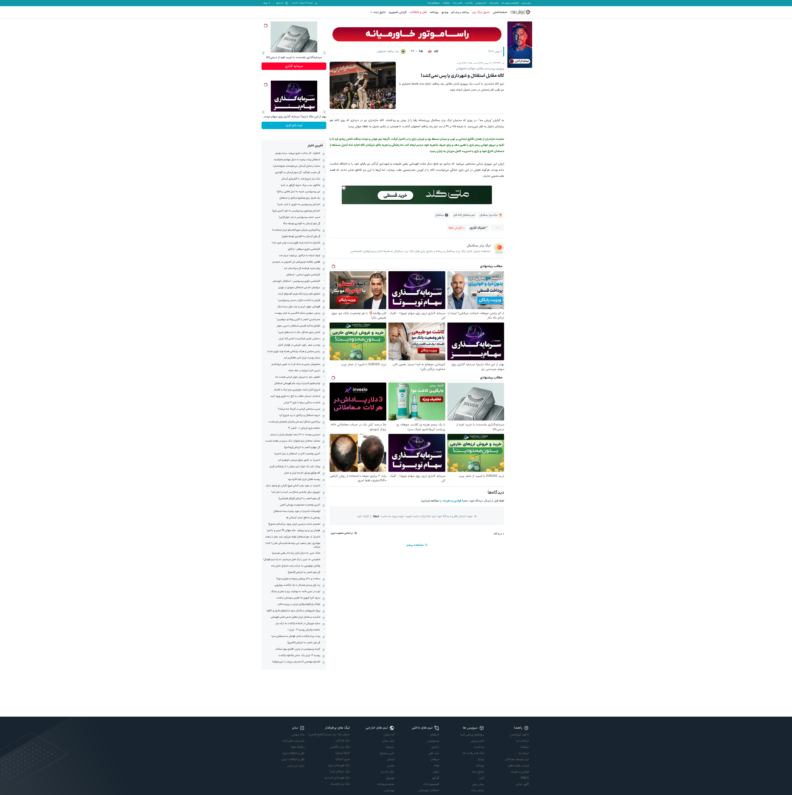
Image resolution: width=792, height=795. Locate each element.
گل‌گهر (435, 778)
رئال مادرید (387, 772)
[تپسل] (344, 188)
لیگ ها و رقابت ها (473, 753)
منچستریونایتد (385, 784)
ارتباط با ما (522, 741)
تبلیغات (446, 3)
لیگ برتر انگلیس (339, 747)
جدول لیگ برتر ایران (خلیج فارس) (329, 734)
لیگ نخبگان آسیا (339, 771)
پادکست (469, 3)
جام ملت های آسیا (294, 741)
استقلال (434, 735)
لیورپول (390, 778)
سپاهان (434, 759)
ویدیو (445, 12)
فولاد (436, 765)
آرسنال (390, 759)
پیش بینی (526, 3)
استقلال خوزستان (429, 790)
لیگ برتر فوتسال (339, 784)
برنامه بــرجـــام (460, 12)
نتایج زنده (380, 12)
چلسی (390, 765)
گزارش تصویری (398, 12)
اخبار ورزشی (481, 3)
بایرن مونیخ (387, 753)
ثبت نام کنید (294, 66)
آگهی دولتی (522, 784)
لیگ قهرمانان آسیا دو (337, 778)
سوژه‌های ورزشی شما (472, 735)
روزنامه (434, 12)
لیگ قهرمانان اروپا (338, 765)
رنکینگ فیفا (298, 747)
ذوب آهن (433, 753)
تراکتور (435, 747)
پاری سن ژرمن (296, 765)
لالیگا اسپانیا (342, 753)
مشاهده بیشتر (415, 545)
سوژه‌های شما (434, 3)
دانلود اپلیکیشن (519, 735)
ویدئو (481, 759)
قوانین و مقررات (451, 501)
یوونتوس (389, 790)
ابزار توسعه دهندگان (517, 759)
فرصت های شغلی (518, 765)
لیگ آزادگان (342, 740)
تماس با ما (457, 3)
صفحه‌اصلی (500, 12)
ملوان (436, 772)
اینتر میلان (388, 741)
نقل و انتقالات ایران (293, 759)
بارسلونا (389, 747)
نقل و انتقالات (418, 12)
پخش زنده (493, 3)
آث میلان (389, 735)
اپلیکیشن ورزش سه (510, 3)
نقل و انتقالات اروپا (293, 753)
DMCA (525, 778)
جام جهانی (298, 735)
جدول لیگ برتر (481, 12)
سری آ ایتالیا (342, 759)
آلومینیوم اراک (431, 784)
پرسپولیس (433, 741)
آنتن (481, 778)
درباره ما (524, 753)
